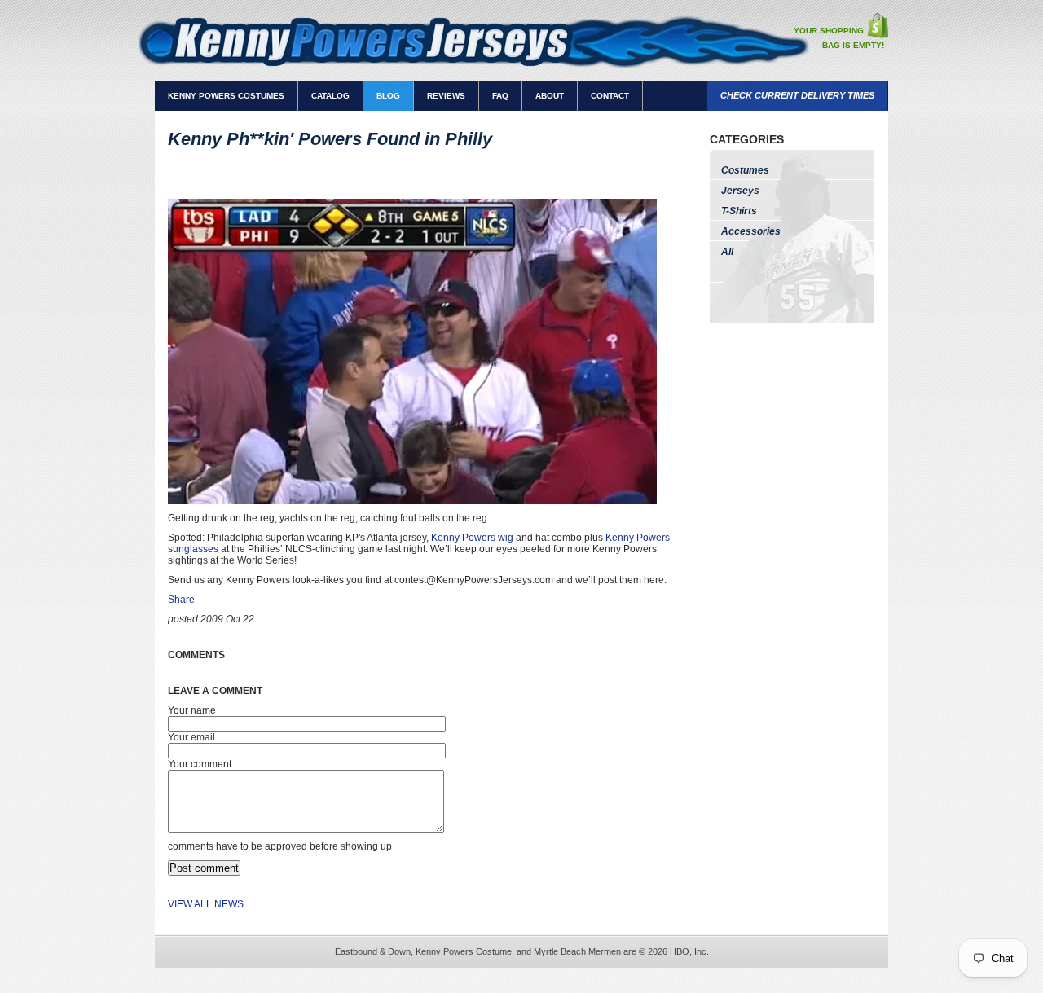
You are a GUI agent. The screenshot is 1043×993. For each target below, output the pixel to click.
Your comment (199, 764)
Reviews (446, 95)
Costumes (745, 170)
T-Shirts (739, 211)
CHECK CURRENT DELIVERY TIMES (797, 95)
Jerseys (740, 190)
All (727, 251)
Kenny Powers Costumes (226, 95)
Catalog (330, 95)
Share (181, 599)
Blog (388, 95)
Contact (610, 95)
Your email (191, 737)
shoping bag (876, 25)
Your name (192, 710)
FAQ (500, 95)
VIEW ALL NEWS (206, 904)
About (549, 95)
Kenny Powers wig (472, 537)
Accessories (751, 231)
